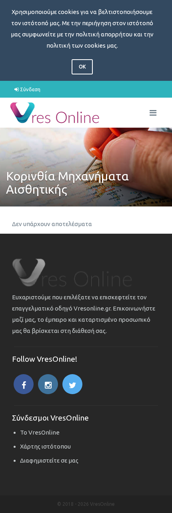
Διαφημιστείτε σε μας (49, 460)
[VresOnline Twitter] (72, 384)
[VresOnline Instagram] (48, 384)
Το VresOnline (40, 432)
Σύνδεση (29, 89)
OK (82, 66)
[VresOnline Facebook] (24, 384)
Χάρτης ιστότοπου (45, 446)
